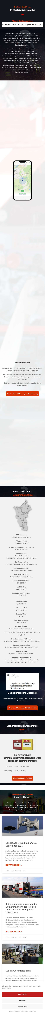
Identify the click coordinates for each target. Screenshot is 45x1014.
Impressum (32, 1011)
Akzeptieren (22, 994)
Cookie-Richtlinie (14, 1011)
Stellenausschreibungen (18, 970)
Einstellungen (22, 1006)
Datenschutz (24, 1011)
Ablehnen (22, 1000)
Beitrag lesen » (13, 865)
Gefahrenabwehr (22, 10)
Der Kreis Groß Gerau (22, 7)
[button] (22, 15)
